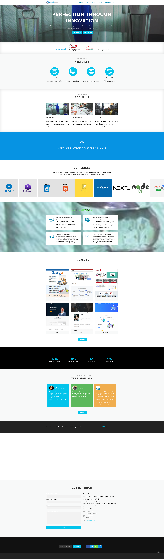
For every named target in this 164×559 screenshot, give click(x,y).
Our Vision (98, 117)
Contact (115, 2)
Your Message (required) (52, 511)
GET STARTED (88, 32)
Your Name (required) (51, 493)
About (86, 2)
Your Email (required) (52, 499)
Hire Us (104, 426)
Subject (48, 505)
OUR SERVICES (77, 32)
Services (93, 2)
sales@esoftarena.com (90, 520)
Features (80, 2)
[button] (82, 142)
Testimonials (107, 2)
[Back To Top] (158, 553)
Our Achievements (76, 117)
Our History (50, 117)
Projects (99, 2)
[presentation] (162, 188)
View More (82, 339)
